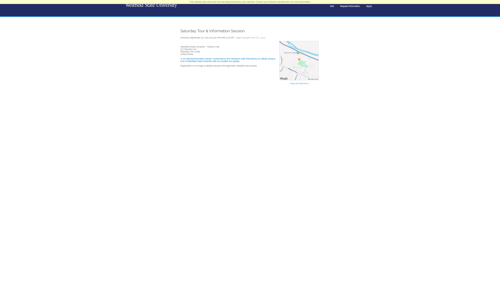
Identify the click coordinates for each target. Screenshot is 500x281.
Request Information (350, 6)
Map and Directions (299, 83)
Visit (332, 6)
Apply (369, 6)
